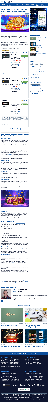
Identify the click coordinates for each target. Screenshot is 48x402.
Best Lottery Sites (15, 366)
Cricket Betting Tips (35, 93)
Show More (14, 67)
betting (22, 280)
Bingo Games (37, 360)
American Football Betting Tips (37, 88)
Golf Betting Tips (34, 79)
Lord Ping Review (4, 380)
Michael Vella (5, 323)
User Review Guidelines (29, 380)
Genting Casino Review (6, 377)
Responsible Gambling (29, 377)
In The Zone (33, 66)
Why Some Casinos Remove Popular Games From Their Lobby (40, 49)
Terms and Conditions (37, 376)
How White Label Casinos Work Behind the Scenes (41, 44)
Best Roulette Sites (13, 365)
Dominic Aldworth (29, 323)
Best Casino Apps (4, 360)
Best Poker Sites (4, 365)
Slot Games (35, 359)
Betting (32, 4)
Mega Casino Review (5, 379)
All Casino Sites (15, 129)
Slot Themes (13, 373)
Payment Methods (5, 373)
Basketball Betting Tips (35, 85)
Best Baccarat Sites (14, 363)
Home (3, 4)
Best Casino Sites (4, 359)
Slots (21, 4)
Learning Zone (43, 5)
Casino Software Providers (6, 376)
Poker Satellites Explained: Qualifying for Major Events (33, 326)
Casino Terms (4, 375)
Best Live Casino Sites (14, 362)
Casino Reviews (12, 375)
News (37, 63)
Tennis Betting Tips (34, 90)
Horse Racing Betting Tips (36, 82)
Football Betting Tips (40, 71)
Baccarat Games (37, 363)
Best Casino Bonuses (14, 359)
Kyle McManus (5, 13)
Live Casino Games (29, 360)
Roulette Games (35, 362)
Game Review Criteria (29, 379)
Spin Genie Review (15, 379)
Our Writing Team (28, 375)
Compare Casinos (9, 5)
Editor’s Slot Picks (34, 69)
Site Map (38, 380)
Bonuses (27, 4)
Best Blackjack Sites (5, 366)
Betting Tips (16, 368)
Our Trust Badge (39, 379)
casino (15, 280)
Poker (41, 69)
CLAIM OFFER (24, 55)
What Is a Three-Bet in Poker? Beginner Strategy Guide (41, 39)
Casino (16, 4)
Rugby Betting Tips (34, 74)
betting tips (4, 281)
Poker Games (27, 362)
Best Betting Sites (4, 362)
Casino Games (28, 359)
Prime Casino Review (14, 380)
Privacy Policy (28, 376)
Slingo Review (15, 377)
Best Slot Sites (13, 360)
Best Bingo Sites (4, 363)
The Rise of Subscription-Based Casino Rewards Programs (10, 347)
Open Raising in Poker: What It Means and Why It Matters (41, 55)
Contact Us (36, 375)
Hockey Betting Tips (35, 77)
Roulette (32, 71)
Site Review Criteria (40, 377)
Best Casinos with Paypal (6, 368)
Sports (32, 63)
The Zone (37, 5)
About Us (45, 1)
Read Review (24, 57)
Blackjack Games (28, 363)
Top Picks (43, 90)
